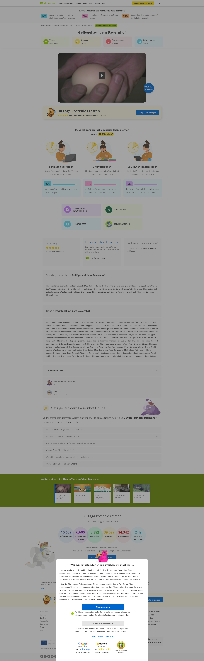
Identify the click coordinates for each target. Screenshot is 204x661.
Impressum (109, 636)
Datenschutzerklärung (113, 579)
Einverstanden (103, 607)
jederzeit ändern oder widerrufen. (79, 596)
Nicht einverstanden (103, 623)
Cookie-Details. (134, 579)
